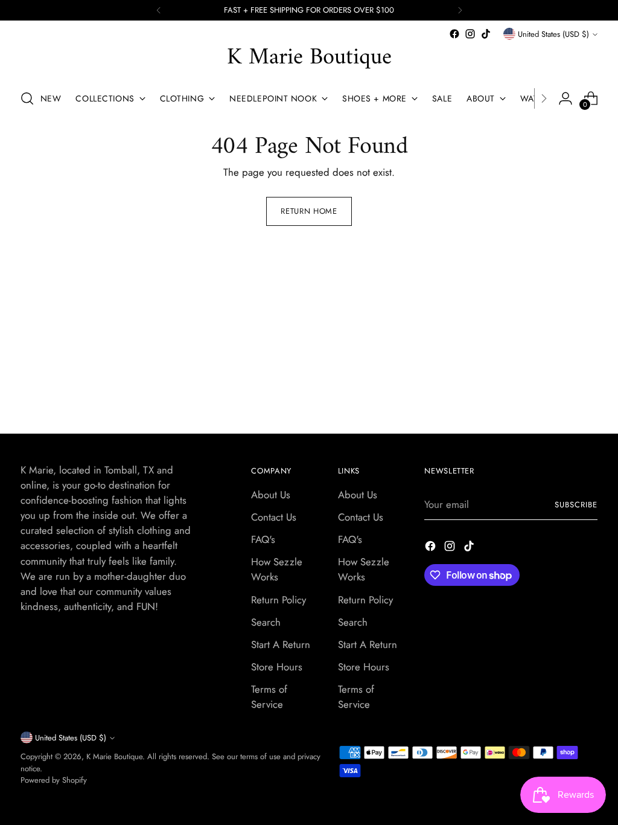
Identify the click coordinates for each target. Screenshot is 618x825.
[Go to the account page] (565, 98)
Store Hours (276, 667)
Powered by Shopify (54, 780)
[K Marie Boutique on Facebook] (454, 33)
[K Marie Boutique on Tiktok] (485, 33)
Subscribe (576, 504)
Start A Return (280, 644)
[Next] (460, 10)
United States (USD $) (553, 34)
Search (266, 622)
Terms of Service (269, 696)
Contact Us (273, 517)
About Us (270, 494)
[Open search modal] (27, 98)
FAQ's (263, 539)
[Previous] (158, 10)
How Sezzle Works (276, 569)
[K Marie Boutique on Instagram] (470, 33)
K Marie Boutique (114, 756)
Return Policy (278, 599)
